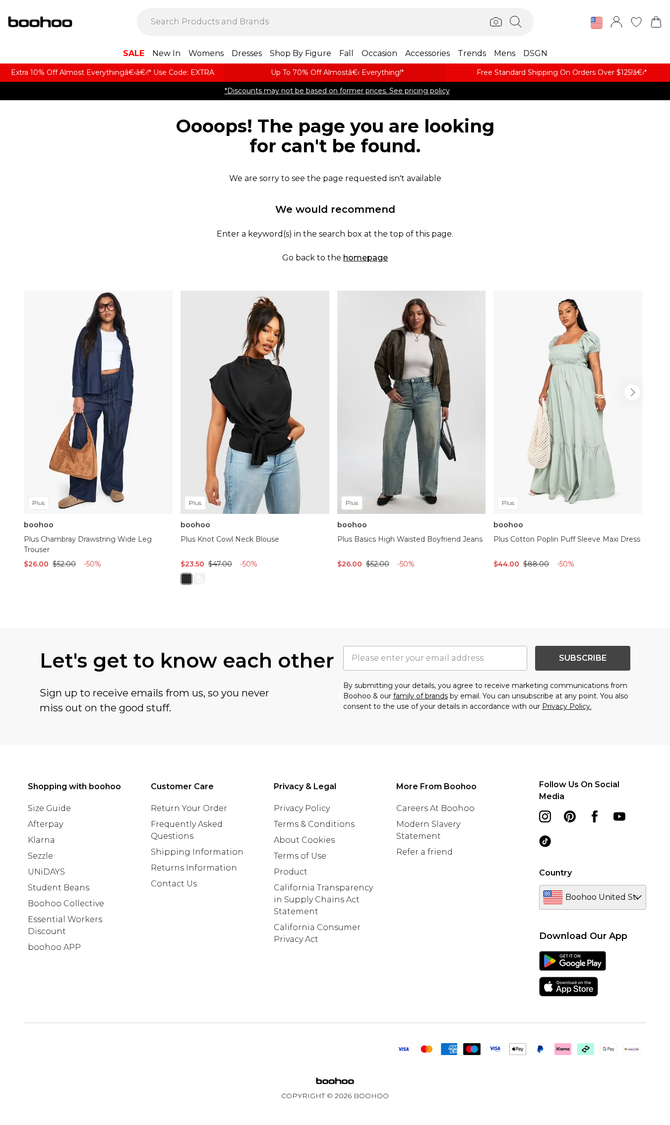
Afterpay (45, 824)
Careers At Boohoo (435, 808)
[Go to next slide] (632, 392)
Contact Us (174, 883)
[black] (186, 578)
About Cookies (304, 840)
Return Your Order (189, 808)
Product (290, 871)
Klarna (41, 840)
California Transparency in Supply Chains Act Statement (323, 899)
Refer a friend (424, 852)
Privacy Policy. (567, 706)
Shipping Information (197, 852)
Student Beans (58, 887)
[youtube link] (619, 816)
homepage (365, 257)
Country (555, 872)
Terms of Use (300, 856)
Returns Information (194, 868)
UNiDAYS (46, 871)
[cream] (199, 578)
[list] (335, 443)
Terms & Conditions (314, 824)
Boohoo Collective (66, 903)
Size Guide (49, 808)
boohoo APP (54, 947)
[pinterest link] (570, 816)
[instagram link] (545, 816)
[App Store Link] (572, 974)
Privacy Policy (302, 808)
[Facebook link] (595, 816)
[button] (597, 23)
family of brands (420, 695)
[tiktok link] (545, 841)
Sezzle (40, 856)
